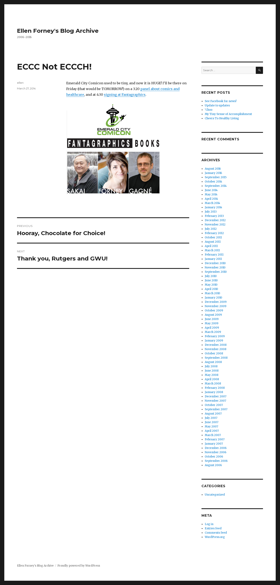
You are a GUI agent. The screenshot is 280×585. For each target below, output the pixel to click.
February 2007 (214, 439)
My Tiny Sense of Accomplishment (228, 114)
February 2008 (215, 388)
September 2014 (216, 186)
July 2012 (211, 229)
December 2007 (215, 396)
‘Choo (208, 110)
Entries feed (213, 528)
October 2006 (214, 456)
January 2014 (213, 207)
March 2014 (212, 203)
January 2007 (214, 443)
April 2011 (211, 246)
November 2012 (215, 224)
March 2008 (213, 383)
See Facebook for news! (220, 101)
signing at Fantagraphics (125, 94)
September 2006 (216, 461)
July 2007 (211, 418)
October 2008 (214, 353)
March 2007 (213, 435)
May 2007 (211, 426)
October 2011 (213, 237)
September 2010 (216, 272)
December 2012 (215, 220)
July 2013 (211, 211)
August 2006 (213, 465)
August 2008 (213, 362)
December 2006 (216, 448)
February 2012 (214, 233)
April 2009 (212, 327)
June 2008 (212, 370)
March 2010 (212, 293)
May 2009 (211, 323)
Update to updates (217, 105)
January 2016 (213, 173)
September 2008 (216, 358)
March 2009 (213, 332)
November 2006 (215, 452)
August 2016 (213, 168)
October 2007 (214, 405)
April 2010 (211, 289)
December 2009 (216, 302)
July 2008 (211, 366)
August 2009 (213, 315)
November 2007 (215, 400)
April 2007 (212, 431)
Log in (209, 524)
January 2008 (214, 392)
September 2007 (216, 409)
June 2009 (212, 319)
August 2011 (213, 241)
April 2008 (212, 379)
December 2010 (215, 263)
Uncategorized (215, 494)
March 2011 (212, 250)
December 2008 (216, 345)
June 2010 (211, 280)
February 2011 (214, 254)
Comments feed (216, 532)
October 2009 (214, 310)
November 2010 (215, 267)
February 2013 (214, 216)
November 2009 (215, 306)
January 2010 (213, 297)
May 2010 (211, 284)
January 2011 (213, 259)
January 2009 (214, 340)
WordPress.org (215, 537)
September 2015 (216, 177)
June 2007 (211, 422)
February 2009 (215, 336)
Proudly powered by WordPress (78, 565)
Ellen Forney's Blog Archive (58, 30)
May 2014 (211, 194)
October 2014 (213, 181)
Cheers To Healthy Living (222, 118)
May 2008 (211, 375)
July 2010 (211, 276)
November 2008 (215, 349)
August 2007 (213, 413)
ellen (20, 82)
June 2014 (211, 190)
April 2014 (211, 199)
